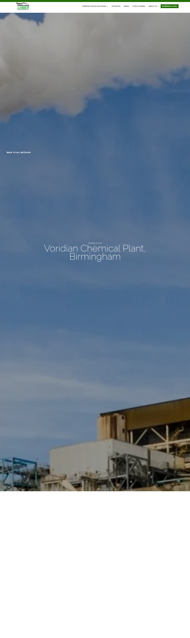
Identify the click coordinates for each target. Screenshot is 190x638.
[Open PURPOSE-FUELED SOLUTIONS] (107, 6)
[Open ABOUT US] (158, 6)
